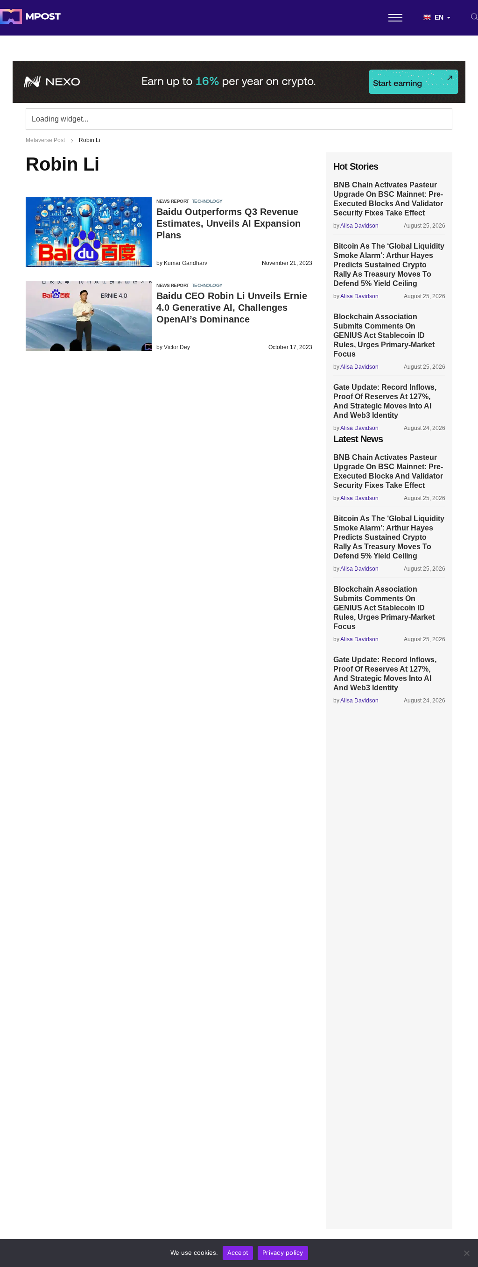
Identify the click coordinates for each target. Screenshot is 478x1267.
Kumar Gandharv (185, 263)
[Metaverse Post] (30, 18)
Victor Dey (177, 347)
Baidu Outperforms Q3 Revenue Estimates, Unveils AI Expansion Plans (228, 223)
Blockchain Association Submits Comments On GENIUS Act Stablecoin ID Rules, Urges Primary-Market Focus (384, 335)
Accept (238, 1252)
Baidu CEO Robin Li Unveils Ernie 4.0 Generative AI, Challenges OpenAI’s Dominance (231, 307)
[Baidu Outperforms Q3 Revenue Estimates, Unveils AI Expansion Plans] (89, 264)
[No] (466, 1253)
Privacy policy (282, 1252)
